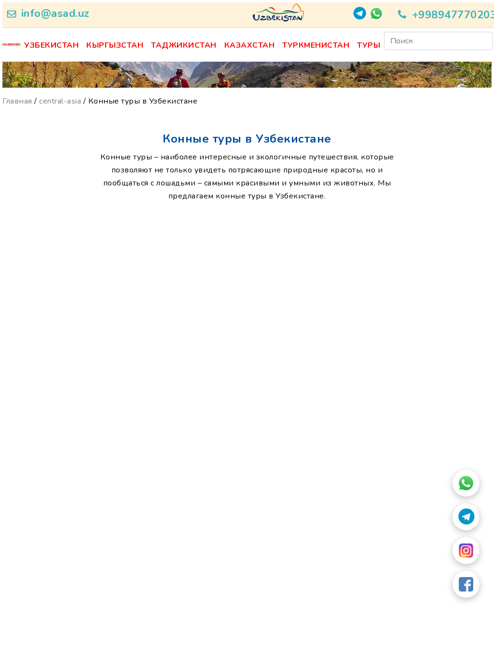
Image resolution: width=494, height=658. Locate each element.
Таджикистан (184, 45)
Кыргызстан (114, 45)
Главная (17, 101)
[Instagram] (466, 550)
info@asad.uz (55, 13)
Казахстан (249, 45)
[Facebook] (466, 584)
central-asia (60, 101)
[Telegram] (466, 516)
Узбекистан (51, 45)
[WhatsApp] (466, 483)
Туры (368, 45)
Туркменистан (315, 45)
